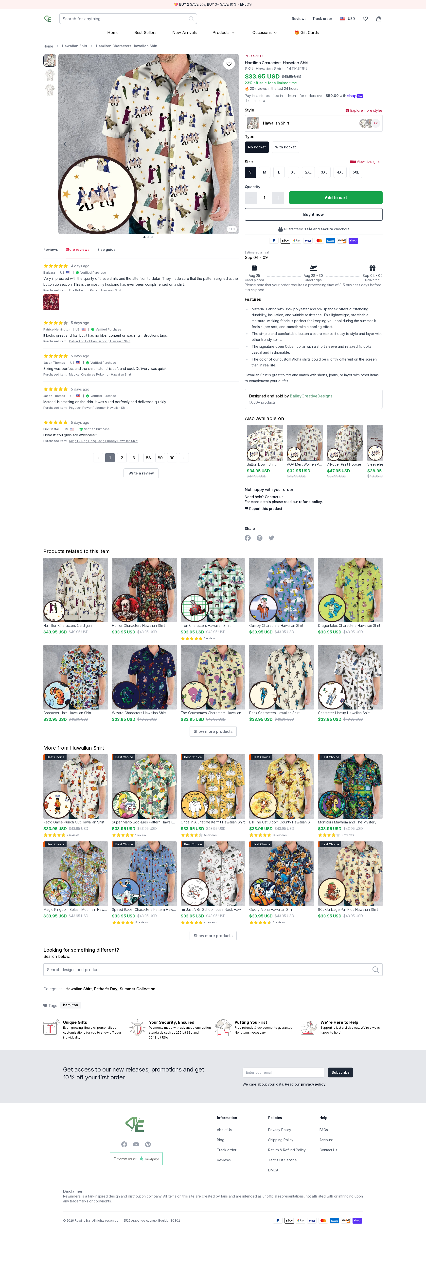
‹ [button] (98, 457)
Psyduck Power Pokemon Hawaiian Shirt (98, 408)
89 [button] (160, 457)
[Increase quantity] (278, 198)
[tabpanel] (141, 370)
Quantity (252, 186)
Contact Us (328, 1150)
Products (221, 32)
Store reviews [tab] (77, 249)
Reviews (299, 18)
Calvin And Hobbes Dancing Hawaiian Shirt (99, 341)
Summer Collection (137, 988)
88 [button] (148, 457)
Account (326, 1140)
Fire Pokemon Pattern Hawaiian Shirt (95, 290)
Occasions (262, 32)
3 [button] (134, 457)
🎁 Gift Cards (306, 32)
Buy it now (313, 214)
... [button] (141, 457)
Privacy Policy (279, 1130)
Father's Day (105, 988)
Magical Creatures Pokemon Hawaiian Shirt (100, 374)
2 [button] (122, 457)
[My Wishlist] (365, 19)
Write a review (141, 473)
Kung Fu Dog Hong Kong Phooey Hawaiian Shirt (103, 441)
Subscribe (341, 1072)
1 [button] (110, 457)
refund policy (310, 502)
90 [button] (172, 457)
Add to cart (336, 197)
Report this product (265, 508)
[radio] (257, 147)
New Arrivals (184, 32)
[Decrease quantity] (251, 198)
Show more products (213, 731)
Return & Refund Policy (287, 1150)
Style (249, 110)
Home (113, 32)
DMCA (273, 1170)
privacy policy (313, 1084)
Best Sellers (145, 32)
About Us (224, 1130)
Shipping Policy (280, 1140)
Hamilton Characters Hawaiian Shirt (127, 46)
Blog (220, 1140)
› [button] (184, 457)
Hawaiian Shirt (74, 46)
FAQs (324, 1130)
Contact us (274, 497)
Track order (322, 18)
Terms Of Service (282, 1160)
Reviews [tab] (50, 249)
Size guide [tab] (106, 249)
